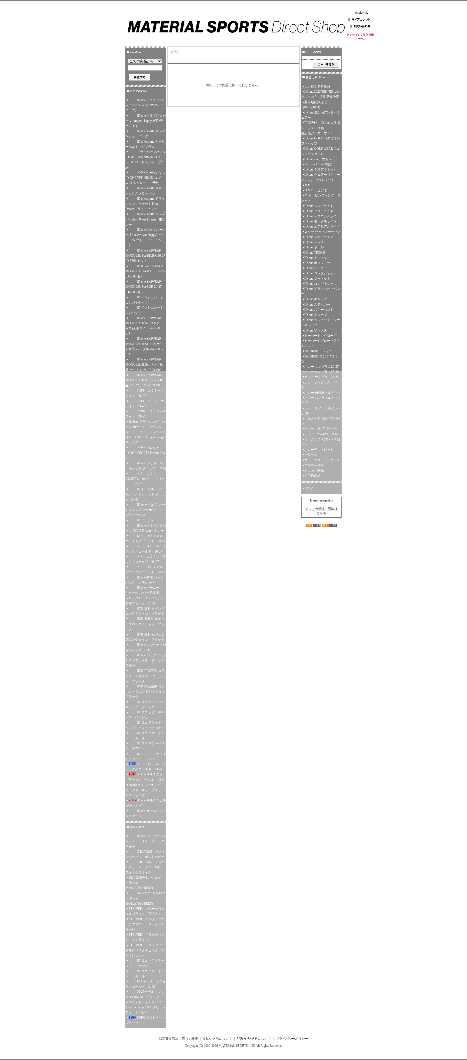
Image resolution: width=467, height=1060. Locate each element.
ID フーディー (147, 520)
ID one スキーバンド (318, 310)
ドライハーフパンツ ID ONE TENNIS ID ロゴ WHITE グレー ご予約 (145, 178)
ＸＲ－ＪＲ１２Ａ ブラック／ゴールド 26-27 (145, 569)
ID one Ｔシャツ (315, 258)
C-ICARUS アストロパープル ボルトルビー (145, 854)
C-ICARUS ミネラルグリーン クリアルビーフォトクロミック (145, 867)
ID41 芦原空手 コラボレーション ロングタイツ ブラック (145, 691)
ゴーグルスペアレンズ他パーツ (320, 441)
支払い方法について (217, 1039)
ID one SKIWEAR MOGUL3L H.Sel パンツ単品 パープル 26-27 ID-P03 (144, 380)
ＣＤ (307, 185)
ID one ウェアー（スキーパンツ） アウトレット (320, 177)
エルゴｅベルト (315, 465)
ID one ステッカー (317, 304)
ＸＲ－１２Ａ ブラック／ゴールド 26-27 (145, 559)
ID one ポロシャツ (317, 263)
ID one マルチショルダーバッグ (145, 802)
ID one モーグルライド (320, 221)
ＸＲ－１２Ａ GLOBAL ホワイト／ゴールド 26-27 (145, 479)
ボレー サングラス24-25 (321, 377)
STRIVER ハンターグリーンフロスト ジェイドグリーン (145, 924)
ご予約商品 (312, 475)
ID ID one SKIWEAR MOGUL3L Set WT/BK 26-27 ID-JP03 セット (145, 271)
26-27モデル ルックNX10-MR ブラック (144, 994)
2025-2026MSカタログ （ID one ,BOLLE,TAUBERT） (143, 883)
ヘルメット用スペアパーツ (320, 421)
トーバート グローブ (320, 335)
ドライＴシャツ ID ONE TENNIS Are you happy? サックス (145, 437)
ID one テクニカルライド (322, 216)
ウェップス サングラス (322, 460)
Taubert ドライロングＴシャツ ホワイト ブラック (145, 424)
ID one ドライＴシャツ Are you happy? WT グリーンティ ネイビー (145, 1007)
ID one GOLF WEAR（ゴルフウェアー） (320, 151)
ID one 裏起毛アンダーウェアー (320, 115)
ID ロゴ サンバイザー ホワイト (145, 745)
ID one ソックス (315, 330)
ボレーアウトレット (318, 450)
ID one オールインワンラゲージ (145, 813)
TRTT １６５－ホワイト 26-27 (144, 403)
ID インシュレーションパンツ (144, 310)
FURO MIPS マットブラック (145, 1020)
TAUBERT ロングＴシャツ (320, 359)
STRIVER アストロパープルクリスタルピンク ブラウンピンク (145, 950)
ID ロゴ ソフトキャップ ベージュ (145, 714)
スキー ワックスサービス (322, 232)
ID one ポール (314, 247)
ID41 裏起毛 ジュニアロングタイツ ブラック (145, 637)
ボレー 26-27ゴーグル (321, 429)
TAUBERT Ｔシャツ (318, 351)
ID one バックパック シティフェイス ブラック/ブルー (145, 660)
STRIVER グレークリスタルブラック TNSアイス (145, 911)
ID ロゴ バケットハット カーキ (145, 735)
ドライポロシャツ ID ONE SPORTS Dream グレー (145, 453)
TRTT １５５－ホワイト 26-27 (144, 393)
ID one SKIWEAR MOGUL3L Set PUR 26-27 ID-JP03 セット (143, 287)
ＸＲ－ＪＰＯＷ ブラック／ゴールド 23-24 (145, 766)
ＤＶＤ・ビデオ (315, 190)
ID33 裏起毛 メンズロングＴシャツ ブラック (145, 611)
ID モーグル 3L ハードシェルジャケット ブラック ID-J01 (145, 494)
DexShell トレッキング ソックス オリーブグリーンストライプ (144, 790)
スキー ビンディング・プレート (321, 197)
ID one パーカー (315, 268)
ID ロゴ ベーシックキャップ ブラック (145, 704)
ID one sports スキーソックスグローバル (145, 190)
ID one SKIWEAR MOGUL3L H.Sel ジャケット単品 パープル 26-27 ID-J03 (144, 346)
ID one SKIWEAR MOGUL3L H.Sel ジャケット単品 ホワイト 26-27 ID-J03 (144, 326)
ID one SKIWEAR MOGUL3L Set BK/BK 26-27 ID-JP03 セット (145, 256)
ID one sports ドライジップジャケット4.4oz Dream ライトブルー (145, 204)
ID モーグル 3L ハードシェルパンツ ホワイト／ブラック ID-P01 (145, 510)
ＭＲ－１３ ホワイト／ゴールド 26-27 (145, 756)
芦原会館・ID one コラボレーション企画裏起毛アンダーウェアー (320, 128)
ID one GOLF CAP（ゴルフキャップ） (320, 140)
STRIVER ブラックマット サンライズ (145, 937)
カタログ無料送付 (317, 86)
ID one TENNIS (315, 253)
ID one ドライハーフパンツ (320, 291)
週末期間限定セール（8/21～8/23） (317, 104)
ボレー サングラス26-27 (321, 367)
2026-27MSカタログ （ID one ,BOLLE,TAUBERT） (145, 898)
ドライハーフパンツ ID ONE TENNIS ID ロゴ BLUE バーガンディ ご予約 (145, 159)
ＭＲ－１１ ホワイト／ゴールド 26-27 (145, 983)
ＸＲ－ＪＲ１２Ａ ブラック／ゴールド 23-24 (145, 777)
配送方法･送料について (254, 1039)
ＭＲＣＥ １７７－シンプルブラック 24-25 (144, 600)
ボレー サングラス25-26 (321, 372)
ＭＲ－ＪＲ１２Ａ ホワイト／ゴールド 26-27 (145, 538)
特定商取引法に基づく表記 (178, 1039)
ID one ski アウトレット (321, 159)
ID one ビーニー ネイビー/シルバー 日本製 (144, 590)
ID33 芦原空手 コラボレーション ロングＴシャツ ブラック (145, 676)
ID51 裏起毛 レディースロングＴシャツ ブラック (145, 624)
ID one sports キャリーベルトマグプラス (145, 144)
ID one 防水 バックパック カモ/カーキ (144, 580)
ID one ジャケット (317, 278)
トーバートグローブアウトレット (320, 343)
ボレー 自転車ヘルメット (322, 392)
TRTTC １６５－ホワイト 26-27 (145, 413)
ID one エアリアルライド (322, 226)
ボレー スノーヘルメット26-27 (321, 400)
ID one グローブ (315, 315)
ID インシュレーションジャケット (144, 299)
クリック (310, 455)
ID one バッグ (314, 242)
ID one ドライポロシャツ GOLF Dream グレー (145, 528)
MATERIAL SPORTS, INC (237, 1046)
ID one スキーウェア (318, 237)
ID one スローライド (318, 206)
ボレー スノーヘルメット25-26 (321, 410)
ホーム (174, 51)
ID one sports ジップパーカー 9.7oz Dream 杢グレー (145, 219)
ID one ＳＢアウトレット (322, 169)
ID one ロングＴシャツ (320, 284)
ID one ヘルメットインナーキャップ (320, 322)
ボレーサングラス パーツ (320, 384)
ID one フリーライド (318, 211)
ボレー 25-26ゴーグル (321, 434)
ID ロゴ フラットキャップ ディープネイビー (145, 725)
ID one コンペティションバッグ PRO (145, 647)
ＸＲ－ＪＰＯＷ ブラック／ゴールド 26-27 (145, 548)
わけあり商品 (314, 470)
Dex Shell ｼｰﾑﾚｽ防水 (318, 164)
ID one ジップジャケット (322, 273)
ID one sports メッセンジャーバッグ (145, 133)
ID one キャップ (315, 299)
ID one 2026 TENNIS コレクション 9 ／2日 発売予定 (320, 94)
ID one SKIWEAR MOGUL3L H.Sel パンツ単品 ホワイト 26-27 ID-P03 (144, 364)
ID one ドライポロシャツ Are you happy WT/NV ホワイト (145, 121)
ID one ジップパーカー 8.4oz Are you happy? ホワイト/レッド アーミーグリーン (145, 237)
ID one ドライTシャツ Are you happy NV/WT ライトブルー (145, 105)
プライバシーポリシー (292, 1039)
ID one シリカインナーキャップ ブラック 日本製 (145, 465)
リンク (309, 488)
